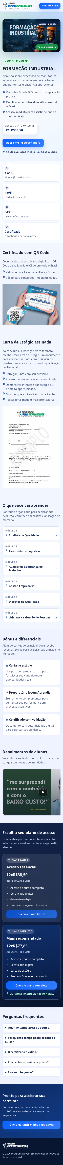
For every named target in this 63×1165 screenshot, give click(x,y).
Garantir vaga (50, 5)
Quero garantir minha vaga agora (31, 1124)
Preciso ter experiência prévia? (28, 1062)
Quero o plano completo (31, 985)
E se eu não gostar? (21, 1072)
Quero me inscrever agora (23, 143)
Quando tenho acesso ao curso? (29, 1027)
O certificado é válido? (22, 1052)
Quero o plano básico (31, 914)
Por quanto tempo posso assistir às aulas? (30, 1040)
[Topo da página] (18, 6)
